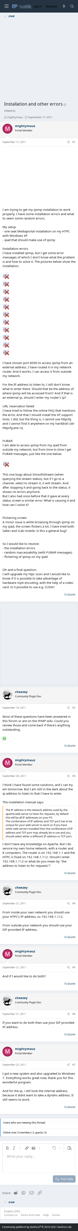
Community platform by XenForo (37, 1227)
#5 (74, 967)
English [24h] (12, 1211)
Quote (71, 594)
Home (56, 1215)
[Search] (72, 6)
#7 (74, 1064)
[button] (7, 1148)
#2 (74, 707)
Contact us (10, 1215)
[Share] (68, 142)
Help (46, 1215)
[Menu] (6, 6)
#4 (74, 903)
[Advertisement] (39, 60)
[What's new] (64, 6)
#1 (74, 142)
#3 (74, 776)
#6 (74, 1014)
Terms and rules (30, 1215)
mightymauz (15, 117)
